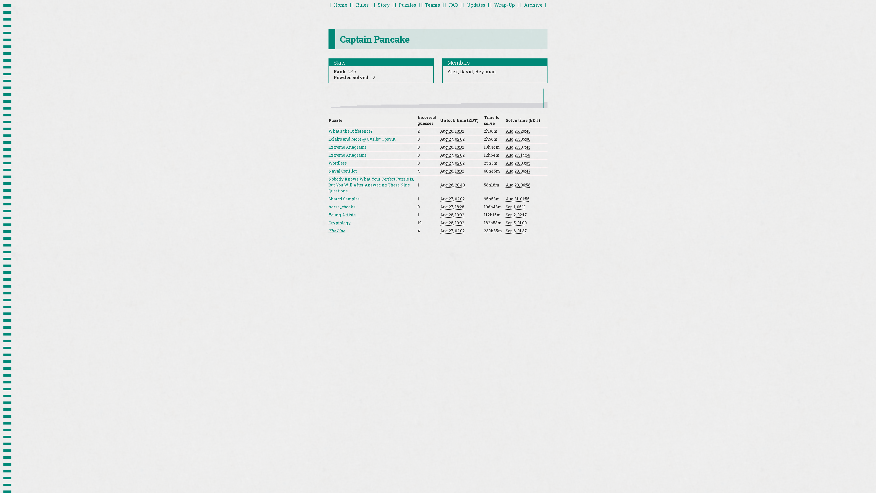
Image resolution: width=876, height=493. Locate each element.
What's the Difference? (350, 131)
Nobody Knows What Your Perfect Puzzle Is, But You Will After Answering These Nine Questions (371, 185)
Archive (533, 5)
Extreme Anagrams (347, 147)
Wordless (337, 163)
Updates (476, 5)
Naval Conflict (342, 171)
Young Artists (342, 215)
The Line (336, 230)
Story (384, 5)
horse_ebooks (341, 207)
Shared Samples (344, 199)
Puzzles (407, 5)
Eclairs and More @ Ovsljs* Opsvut (362, 139)
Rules (362, 5)
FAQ (453, 5)
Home (340, 5)
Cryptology (339, 223)
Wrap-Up (504, 5)
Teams (432, 5)
